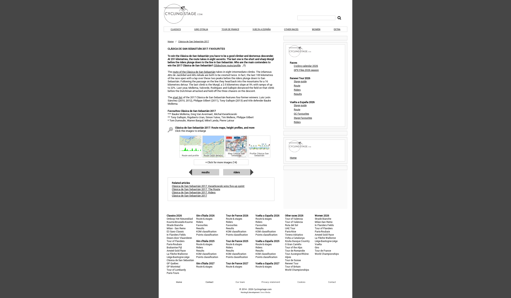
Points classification (207, 234)
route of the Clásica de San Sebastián (194, 72)
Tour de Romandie (295, 250)
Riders (237, 172)
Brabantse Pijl (174, 247)
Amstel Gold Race (176, 250)
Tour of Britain (293, 266)
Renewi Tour (291, 263)
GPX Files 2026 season (306, 70)
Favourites (202, 225)
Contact (332, 281)
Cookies (301, 281)
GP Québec (172, 263)
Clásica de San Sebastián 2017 (189, 195)
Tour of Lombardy (176, 269)
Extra (337, 29)
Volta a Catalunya (295, 237)
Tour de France (230, 29)
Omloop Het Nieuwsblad (180, 218)
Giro (317, 247)
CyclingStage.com (186, 14)
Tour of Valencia (294, 218)
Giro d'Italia (201, 29)
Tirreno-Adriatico (294, 234)
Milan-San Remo (324, 221)
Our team (240, 281)
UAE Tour (290, 228)
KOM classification (206, 231)
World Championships (297, 269)
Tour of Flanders (175, 241)
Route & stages (204, 218)
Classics (176, 29)
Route (297, 85)
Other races (291, 29)
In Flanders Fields (176, 234)
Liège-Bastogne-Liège (178, 257)
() (230, 65)
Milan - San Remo (176, 228)
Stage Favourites (303, 117)
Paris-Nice (290, 231)
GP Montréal (173, 266)
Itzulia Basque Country (297, 241)
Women (316, 29)
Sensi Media (265, 292)
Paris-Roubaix (174, 244)
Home (171, 41)
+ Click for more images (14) (221, 162)
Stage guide (300, 81)
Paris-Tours (173, 272)
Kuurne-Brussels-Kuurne (180, 221)
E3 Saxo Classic (175, 231)
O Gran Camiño (293, 244)
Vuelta (318, 244)
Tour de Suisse (293, 260)
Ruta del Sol (291, 225)
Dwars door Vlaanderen (179, 237)
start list (177, 97)
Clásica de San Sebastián (180, 260)
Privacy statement (270, 281)
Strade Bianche (175, 225)
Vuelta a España (262, 29)
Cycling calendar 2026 (306, 65)
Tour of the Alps (293, 247)
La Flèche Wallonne (177, 253)
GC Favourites (301, 113)
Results (206, 172)
